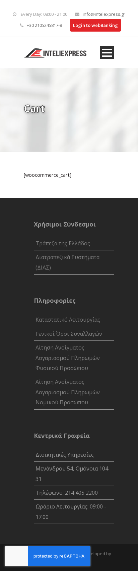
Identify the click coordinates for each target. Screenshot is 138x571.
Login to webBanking (95, 25)
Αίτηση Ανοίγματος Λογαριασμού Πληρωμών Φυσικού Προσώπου (68, 358)
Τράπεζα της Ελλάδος (63, 243)
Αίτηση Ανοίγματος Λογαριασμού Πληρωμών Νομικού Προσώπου (68, 392)
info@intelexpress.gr (104, 14)
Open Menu (107, 52)
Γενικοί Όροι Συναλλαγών (69, 333)
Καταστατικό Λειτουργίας (68, 319)
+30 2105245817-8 (44, 25)
